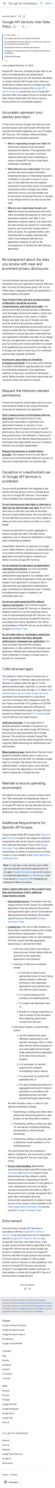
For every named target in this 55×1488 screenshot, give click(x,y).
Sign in (48, 3)
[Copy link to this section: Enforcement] (25, 1221)
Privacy (14, 1475)
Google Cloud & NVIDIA (12, 1343)
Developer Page (19, 628)
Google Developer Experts (13, 1334)
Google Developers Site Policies (31, 1309)
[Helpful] (19, 16)
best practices (22, 878)
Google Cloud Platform (12, 1454)
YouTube (6, 1378)
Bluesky (5, 1360)
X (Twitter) (7, 1374)
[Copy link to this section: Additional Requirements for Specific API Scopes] (35, 827)
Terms (5, 1475)
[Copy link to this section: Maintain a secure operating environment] (24, 788)
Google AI (6, 1458)
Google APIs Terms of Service (26, 1238)
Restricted (11, 838)
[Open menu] (4, 3)
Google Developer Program (14, 1325)
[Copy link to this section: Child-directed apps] (36, 669)
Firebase (6, 1400)
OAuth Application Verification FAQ (25, 1207)
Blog (4, 1356)
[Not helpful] (24, 16)
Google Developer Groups (13, 1330)
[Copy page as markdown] (23, 26)
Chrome (5, 1395)
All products (7, 1463)
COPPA (6, 679)
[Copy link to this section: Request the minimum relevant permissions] (23, 395)
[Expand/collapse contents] (17, 35)
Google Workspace (22, 872)
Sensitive (46, 834)
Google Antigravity (10, 1409)
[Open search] (41, 3)
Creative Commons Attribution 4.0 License (35, 1303)
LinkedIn (6, 1369)
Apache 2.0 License (44, 1306)
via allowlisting (36, 875)
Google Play (7, 1418)
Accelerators (8, 1339)
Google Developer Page (29, 1210)
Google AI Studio (9, 1404)
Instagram (6, 1365)
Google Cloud (8, 1413)
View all (5, 1422)
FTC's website (38, 713)
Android (5, 1391)
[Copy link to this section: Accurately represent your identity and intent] (33, 117)
